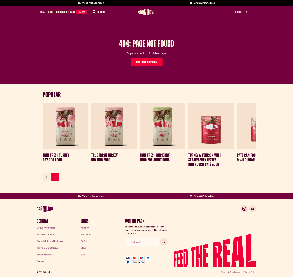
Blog (83, 247)
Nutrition (85, 234)
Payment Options (46, 234)
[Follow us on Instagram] (244, 208)
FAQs (84, 241)
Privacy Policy (44, 254)
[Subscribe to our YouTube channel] (252, 208)
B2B (83, 254)
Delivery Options (46, 227)
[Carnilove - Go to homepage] (146, 12)
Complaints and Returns (50, 241)
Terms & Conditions (47, 247)
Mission (85, 227)
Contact (41, 261)
